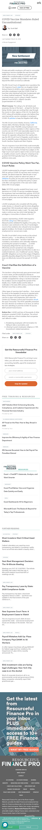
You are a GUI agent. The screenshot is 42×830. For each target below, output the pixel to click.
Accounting (6, 534)
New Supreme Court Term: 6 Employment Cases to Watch (15, 613)
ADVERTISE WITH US (21, 769)
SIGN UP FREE (24, 8)
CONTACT (21, 775)
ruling (11, 220)
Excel (6, 498)
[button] (5, 825)
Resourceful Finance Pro (17, 3)
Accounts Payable (22, 780)
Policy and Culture (9, 792)
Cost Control (35, 783)
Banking (33, 780)
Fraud (25, 789)
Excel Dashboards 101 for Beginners (18, 501)
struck (36, 299)
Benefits (5, 783)
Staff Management (24, 792)
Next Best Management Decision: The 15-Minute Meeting (18, 563)
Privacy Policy (11, 823)
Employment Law (7, 15)
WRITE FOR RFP (21, 772)
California (33, 122)
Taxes (21, 795)
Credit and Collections (14, 786)
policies (12, 118)
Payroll (17, 632)
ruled (19, 87)
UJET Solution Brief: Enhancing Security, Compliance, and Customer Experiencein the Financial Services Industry (20, 407)
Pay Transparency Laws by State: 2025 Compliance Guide (17, 588)
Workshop (8, 484)
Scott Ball (14, 28)
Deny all (28, 827)
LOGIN (13, 8)
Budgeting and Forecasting (19, 783)
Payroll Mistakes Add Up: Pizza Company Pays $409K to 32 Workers (16, 639)
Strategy (17, 15)
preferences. (35, 818)
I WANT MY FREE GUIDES (24, 749)
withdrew (5, 178)
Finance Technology (13, 789)
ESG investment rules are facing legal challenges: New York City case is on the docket (17, 667)
